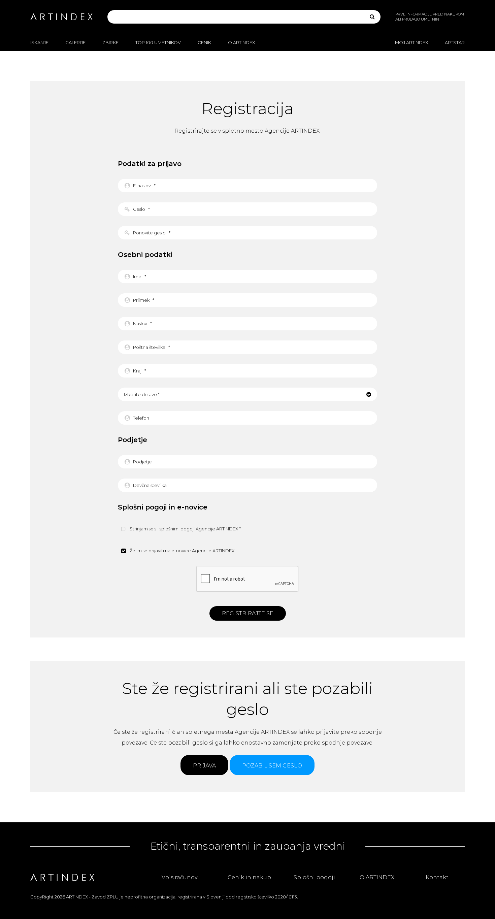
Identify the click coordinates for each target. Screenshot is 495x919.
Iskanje (39, 42)
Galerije (75, 42)
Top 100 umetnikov (158, 42)
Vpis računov (179, 877)
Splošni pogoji (314, 877)
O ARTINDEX (241, 42)
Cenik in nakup (249, 877)
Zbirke (110, 42)
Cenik (204, 42)
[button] (247, 394)
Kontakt (437, 877)
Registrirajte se (247, 613)
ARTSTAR (455, 42)
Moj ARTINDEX (411, 42)
